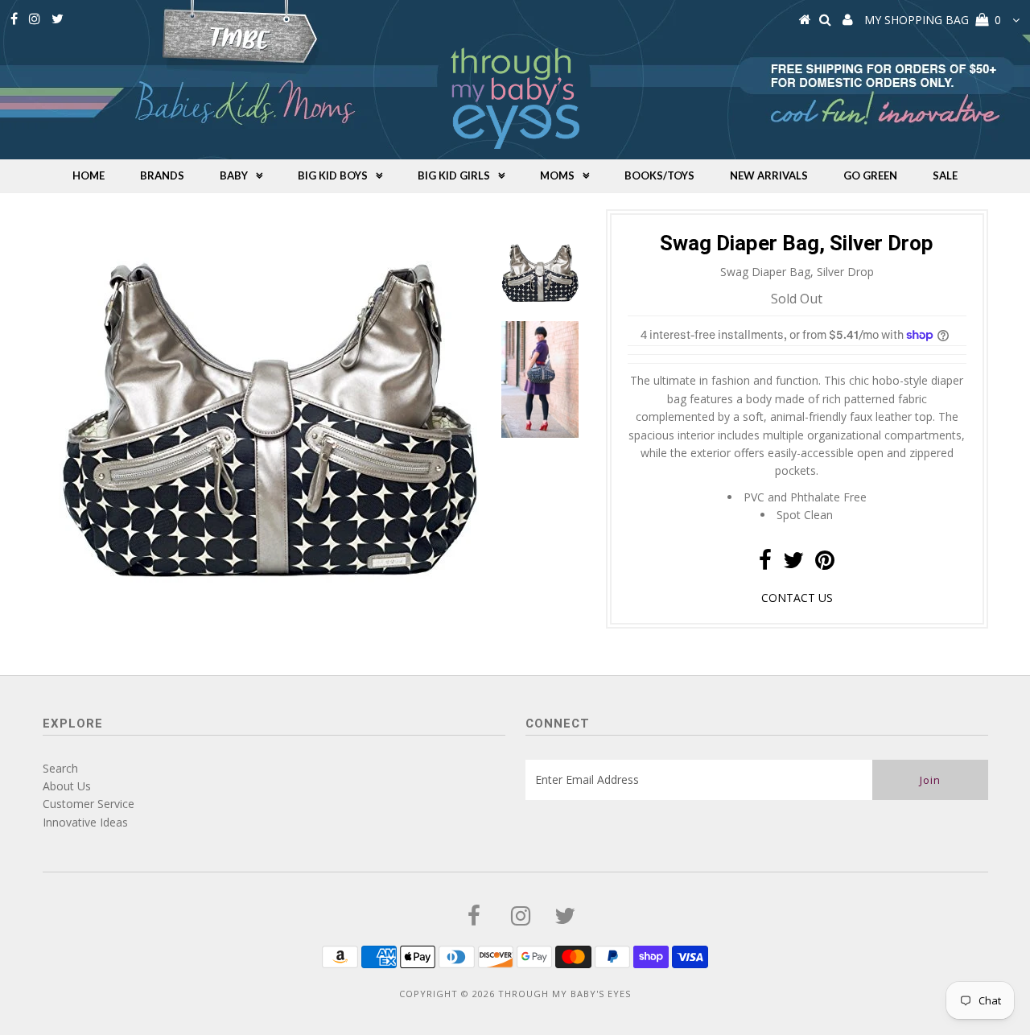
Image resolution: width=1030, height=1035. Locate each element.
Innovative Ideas (85, 822)
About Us (67, 786)
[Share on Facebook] (765, 563)
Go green (870, 175)
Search (60, 768)
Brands (162, 175)
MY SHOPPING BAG (932, 19)
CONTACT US (797, 597)
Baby (234, 175)
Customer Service (88, 803)
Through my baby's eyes (564, 994)
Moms (557, 175)
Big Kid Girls (454, 175)
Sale (945, 175)
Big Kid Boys (333, 175)
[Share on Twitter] (793, 563)
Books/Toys (659, 175)
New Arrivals (769, 175)
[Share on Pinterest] (824, 563)
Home (88, 175)
